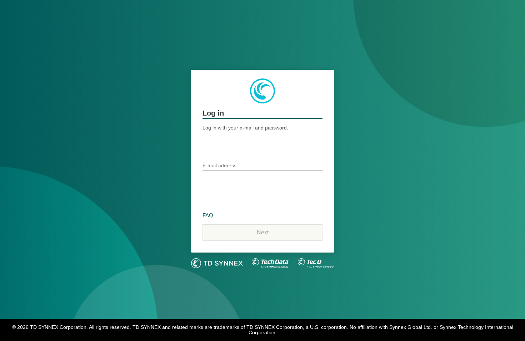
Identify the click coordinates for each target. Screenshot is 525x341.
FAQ (207, 215)
